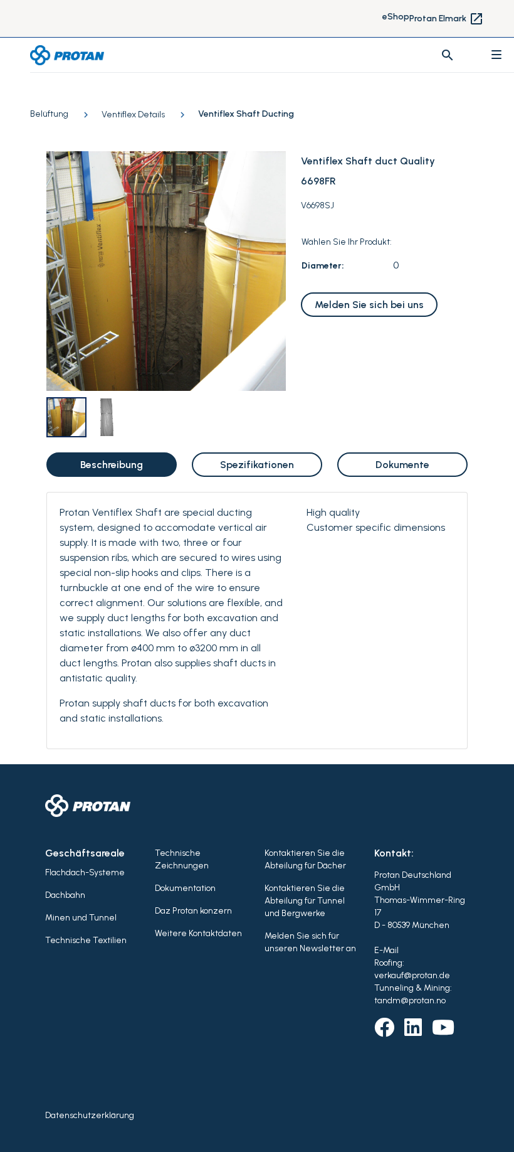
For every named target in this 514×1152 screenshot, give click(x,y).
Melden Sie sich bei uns (369, 305)
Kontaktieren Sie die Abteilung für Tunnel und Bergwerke (305, 901)
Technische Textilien (86, 940)
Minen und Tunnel (81, 917)
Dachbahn (65, 895)
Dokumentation (185, 888)
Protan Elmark (446, 18)
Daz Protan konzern (193, 910)
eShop (395, 16)
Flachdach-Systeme (85, 872)
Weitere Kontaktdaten (198, 933)
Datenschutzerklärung (89, 1115)
